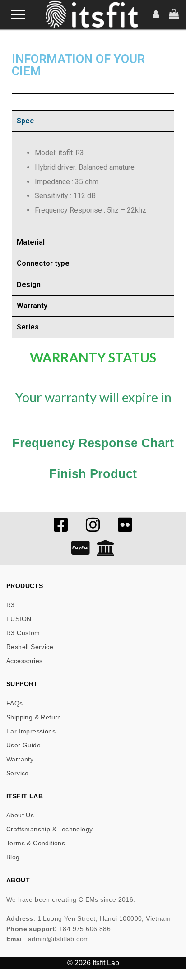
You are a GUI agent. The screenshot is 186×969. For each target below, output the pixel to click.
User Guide (23, 745)
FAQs (14, 703)
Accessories (24, 660)
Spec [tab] (25, 120)
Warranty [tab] (32, 305)
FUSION (18, 618)
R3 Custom (23, 632)
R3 (10, 604)
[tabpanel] (93, 181)
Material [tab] (31, 242)
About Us (20, 815)
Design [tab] (29, 284)
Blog (13, 857)
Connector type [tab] (43, 263)
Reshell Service (29, 646)
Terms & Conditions (35, 843)
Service (17, 773)
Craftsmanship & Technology (49, 829)
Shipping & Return (33, 717)
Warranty (19, 759)
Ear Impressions (31, 731)
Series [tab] (28, 327)
